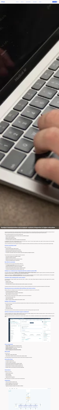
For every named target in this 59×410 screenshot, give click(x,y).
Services (17, 1)
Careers (40, 1)
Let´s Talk (54, 1)
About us (22, 1)
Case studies (34, 1)
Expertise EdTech (28, 1)
